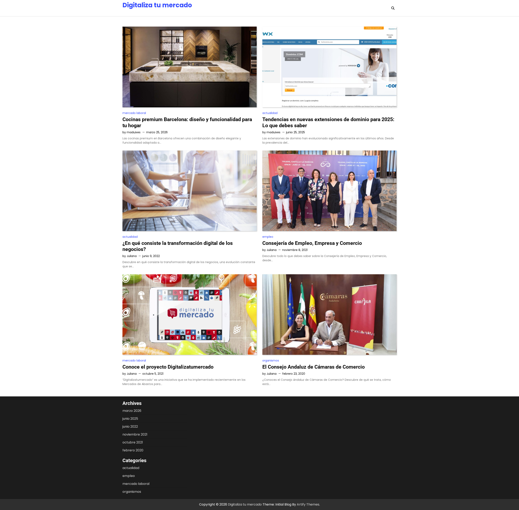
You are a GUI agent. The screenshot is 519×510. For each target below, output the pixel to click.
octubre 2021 (132, 442)
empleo (267, 237)
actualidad (270, 113)
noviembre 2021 (134, 434)
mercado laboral (134, 113)
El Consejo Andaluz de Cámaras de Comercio (313, 367)
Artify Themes (308, 504)
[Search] (393, 8)
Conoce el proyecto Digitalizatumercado (167, 367)
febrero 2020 (132, 450)
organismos (270, 360)
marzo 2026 (131, 410)
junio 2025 (130, 418)
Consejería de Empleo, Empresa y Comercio (312, 243)
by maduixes (131, 132)
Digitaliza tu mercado (157, 5)
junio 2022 (130, 426)
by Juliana (129, 256)
